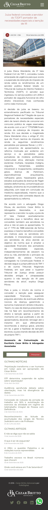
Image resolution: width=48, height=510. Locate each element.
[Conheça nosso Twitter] (11, 504)
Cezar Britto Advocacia (26, 483)
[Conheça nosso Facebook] (17, 504)
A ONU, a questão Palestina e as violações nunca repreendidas (24, 449)
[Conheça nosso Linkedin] (31, 504)
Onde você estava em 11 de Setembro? (23, 467)
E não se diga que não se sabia (19, 434)
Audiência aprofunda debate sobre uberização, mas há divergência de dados (24, 390)
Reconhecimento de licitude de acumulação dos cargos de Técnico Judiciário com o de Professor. (24, 418)
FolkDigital (24, 485)
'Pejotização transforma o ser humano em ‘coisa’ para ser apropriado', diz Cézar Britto (24, 368)
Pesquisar (35, 355)
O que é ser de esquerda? (17, 441)
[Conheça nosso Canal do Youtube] (24, 504)
